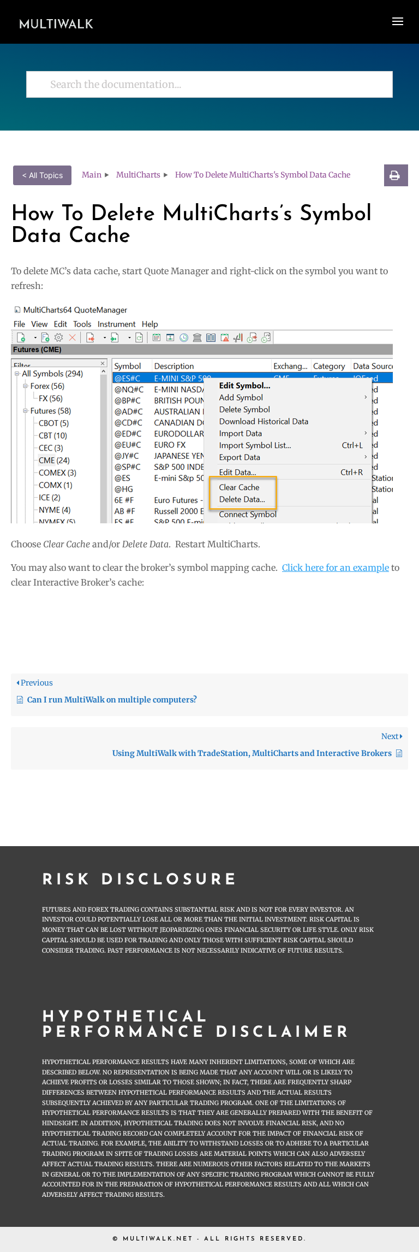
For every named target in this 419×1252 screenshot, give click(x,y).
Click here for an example (335, 567)
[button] (396, 175)
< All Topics (42, 175)
